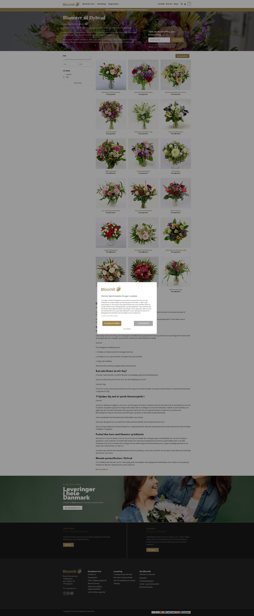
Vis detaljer (127, 329)
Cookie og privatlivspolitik (109, 316)
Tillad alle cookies (112, 323)
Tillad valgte (143, 323)
